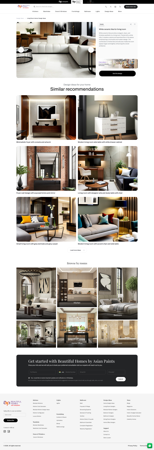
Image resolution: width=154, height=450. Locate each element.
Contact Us (106, 434)
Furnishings (75, 11)
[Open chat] (149, 445)
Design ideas (109, 11)
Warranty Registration (86, 428)
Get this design (117, 73)
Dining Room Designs (109, 419)
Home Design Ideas (108, 403)
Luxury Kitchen (37, 416)
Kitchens (35, 11)
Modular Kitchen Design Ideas (41, 409)
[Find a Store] (115, 7)
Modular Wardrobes (38, 425)
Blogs (128, 403)
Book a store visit (131, 6)
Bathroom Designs (108, 416)
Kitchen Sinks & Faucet (86, 419)
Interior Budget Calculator (134, 413)
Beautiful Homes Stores (133, 416)
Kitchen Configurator (38, 413)
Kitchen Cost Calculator (39, 406)
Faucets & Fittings (85, 406)
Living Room (36, 315)
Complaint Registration (86, 425)
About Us (106, 431)
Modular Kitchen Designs (110, 409)
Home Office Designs (109, 422)
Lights (98, 11)
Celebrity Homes (131, 419)
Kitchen (77, 303)
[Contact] (106, 7)
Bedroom (118, 315)
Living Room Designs (109, 406)
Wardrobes (46, 11)
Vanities (82, 416)
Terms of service (145, 445)
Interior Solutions (131, 409)
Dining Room (36, 343)
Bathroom (117, 343)
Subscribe (10, 420)
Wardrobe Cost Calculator (40, 428)
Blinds (58, 423)
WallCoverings (60, 426)
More (120, 11)
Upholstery (59, 420)
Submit (120, 379)
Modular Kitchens (38, 403)
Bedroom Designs (108, 413)
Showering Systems (85, 409)
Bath (81, 403)
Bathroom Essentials (86, 422)
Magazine (129, 406)
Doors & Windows (61, 11)
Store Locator (107, 437)
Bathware (87, 11)
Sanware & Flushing (85, 413)
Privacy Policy (132, 445)
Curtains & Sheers (61, 417)
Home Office (77, 343)
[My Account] (110, 7)
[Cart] (120, 7)
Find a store (102, 62)
